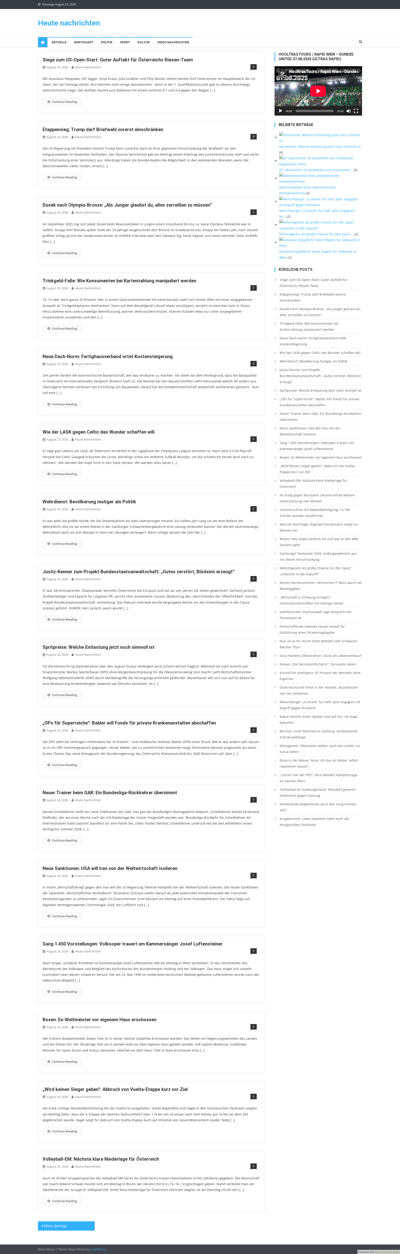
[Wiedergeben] (280, 111)
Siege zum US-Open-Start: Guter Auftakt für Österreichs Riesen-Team (118, 60)
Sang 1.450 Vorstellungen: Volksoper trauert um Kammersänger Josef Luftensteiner (133, 944)
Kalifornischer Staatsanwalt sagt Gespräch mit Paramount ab (315, 615)
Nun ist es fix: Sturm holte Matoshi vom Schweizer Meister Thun (318, 644)
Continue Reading (64, 102)
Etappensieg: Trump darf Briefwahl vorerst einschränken (103, 129)
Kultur (144, 42)
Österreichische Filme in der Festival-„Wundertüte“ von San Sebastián (319, 690)
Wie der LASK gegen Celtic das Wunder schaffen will (98, 432)
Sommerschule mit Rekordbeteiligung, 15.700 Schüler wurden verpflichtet (315, 512)
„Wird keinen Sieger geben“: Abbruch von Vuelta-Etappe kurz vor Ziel (115, 1089)
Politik (106, 42)
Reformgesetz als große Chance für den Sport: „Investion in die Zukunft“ (315, 571)
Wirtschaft (83, 42)
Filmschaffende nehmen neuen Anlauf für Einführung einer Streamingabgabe (312, 629)
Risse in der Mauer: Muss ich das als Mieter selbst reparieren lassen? (319, 763)
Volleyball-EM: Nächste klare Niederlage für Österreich (101, 1159)
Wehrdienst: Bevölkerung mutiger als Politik (89, 501)
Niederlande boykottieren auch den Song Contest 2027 (318, 807)
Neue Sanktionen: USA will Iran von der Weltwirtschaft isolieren (110, 868)
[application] (318, 91)
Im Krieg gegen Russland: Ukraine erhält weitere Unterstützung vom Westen (317, 498)
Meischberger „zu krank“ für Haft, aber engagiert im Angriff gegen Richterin (320, 705)
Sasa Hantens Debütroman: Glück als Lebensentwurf (320, 655)
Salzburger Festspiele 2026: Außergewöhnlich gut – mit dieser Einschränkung (319, 556)
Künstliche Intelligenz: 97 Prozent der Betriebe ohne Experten (320, 676)
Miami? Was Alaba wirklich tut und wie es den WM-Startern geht (319, 542)
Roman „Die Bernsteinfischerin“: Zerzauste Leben (318, 664)
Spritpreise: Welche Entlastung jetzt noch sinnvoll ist (99, 647)
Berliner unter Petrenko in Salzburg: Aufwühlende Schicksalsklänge (318, 734)
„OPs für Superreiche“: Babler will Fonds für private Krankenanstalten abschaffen (129, 723)
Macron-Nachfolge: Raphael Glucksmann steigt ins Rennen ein (319, 527)
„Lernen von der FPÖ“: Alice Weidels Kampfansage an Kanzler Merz (318, 778)
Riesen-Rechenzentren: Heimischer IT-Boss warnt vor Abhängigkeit (321, 585)
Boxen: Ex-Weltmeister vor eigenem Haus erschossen (99, 1019)
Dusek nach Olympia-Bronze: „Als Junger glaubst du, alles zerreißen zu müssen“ (127, 205)
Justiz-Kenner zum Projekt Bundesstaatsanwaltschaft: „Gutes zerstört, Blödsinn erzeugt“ (138, 571)
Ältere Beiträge (55, 1226)
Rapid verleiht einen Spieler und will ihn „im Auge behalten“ (318, 719)
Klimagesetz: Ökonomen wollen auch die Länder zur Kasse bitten (320, 749)
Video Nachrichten (173, 42)
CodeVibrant (98, 1249)
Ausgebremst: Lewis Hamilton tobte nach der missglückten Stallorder (315, 821)
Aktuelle (59, 42)
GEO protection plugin (387, 1252)
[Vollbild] (356, 111)
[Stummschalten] (348, 111)
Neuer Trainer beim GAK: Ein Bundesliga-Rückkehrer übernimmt (110, 792)
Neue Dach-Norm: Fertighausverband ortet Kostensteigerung (108, 356)
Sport (125, 42)
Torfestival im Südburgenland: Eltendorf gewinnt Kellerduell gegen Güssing (318, 792)
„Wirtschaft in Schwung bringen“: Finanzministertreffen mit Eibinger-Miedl (311, 600)
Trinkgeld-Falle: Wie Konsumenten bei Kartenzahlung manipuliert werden (119, 281)
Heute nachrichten (69, 23)
